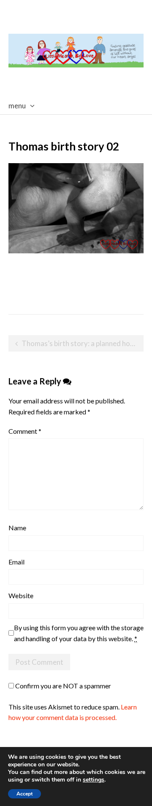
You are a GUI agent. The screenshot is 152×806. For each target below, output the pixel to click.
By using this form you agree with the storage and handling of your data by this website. (79, 632)
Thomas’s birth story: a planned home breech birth (83, 343)
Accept (24, 793)
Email (16, 562)
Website (20, 595)
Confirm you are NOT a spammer (62, 686)
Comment (24, 431)
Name (17, 528)
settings (93, 780)
